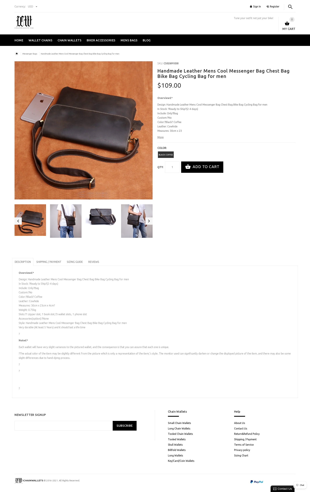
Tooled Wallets (177, 439)
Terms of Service (244, 444)
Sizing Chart (241, 455)
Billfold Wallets (177, 450)
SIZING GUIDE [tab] (75, 261)
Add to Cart (205, 167)
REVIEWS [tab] (93, 261)
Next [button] (149, 221)
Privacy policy (242, 450)
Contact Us (240, 428)
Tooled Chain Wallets (180, 433)
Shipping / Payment (245, 439)
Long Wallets (175, 455)
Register (274, 6)
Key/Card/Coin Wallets (181, 460)
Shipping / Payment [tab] (48, 261)
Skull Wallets (175, 444)
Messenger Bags (29, 54)
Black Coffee (166, 155)
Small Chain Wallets (179, 423)
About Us (239, 423)
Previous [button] (18, 221)
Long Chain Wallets (179, 428)
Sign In (257, 6)
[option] (30, 220)
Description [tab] (23, 261)
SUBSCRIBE (125, 425)
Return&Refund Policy (247, 433)
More (160, 137)
